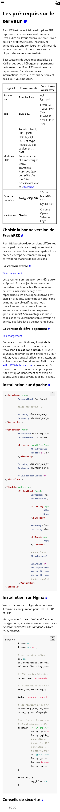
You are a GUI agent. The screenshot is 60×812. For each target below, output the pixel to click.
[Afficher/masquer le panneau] (2, 4)
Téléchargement (12, 273)
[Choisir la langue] (57, 4)
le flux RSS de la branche (17, 365)
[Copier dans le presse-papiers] (52, 394)
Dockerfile (27, 187)
